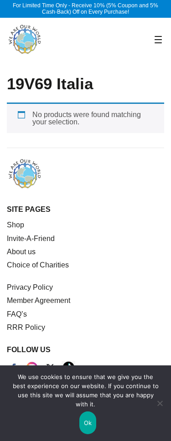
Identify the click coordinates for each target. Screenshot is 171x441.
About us (21, 252)
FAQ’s (17, 314)
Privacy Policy (30, 287)
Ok (88, 422)
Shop (15, 225)
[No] (159, 403)
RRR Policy (26, 327)
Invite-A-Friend (31, 238)
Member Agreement (38, 300)
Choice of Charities (38, 265)
